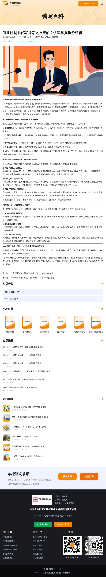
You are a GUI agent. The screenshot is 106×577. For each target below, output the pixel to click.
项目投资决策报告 (10, 545)
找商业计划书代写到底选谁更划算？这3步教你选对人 (32, 273)
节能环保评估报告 (10, 549)
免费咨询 (89, 476)
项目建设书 (37, 554)
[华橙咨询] (12, 3)
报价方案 (67, 476)
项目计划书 (37, 545)
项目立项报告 (38, 558)
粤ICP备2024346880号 (53, 569)
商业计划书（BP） (13, 292)
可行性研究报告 (11, 299)
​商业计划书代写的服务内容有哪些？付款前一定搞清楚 (32, 278)
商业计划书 (7, 537)
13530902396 (88, 4)
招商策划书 (7, 558)
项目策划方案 (8, 554)
